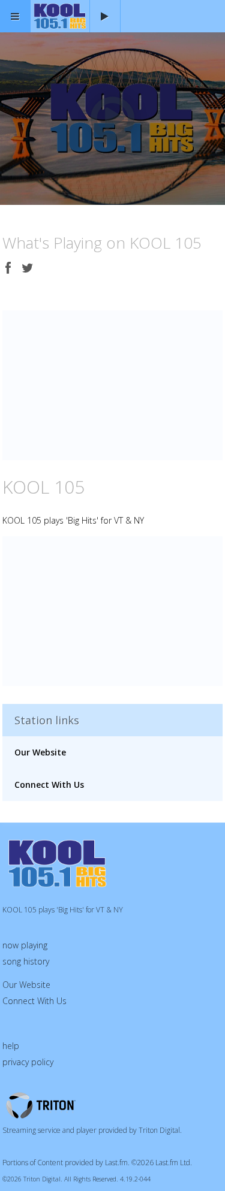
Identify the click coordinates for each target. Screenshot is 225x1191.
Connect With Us (49, 784)
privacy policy (27, 1062)
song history (25, 961)
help (10, 1045)
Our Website (40, 752)
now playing (24, 945)
